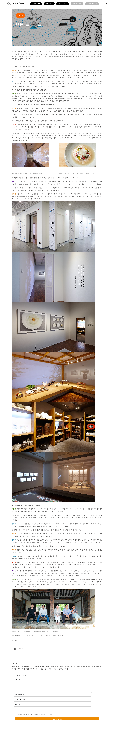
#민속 (56, 666)
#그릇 (32, 666)
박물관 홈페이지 (92, 4)
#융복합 (98, 666)
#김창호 (37, 666)
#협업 (66, 669)
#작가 (18, 669)
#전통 (27, 669)
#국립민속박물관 (24, 666)
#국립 (17, 666)
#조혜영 (32, 669)
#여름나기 (84, 666)
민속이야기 (49, 4)
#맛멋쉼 (48, 666)
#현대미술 (60, 669)
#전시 (23, 669)
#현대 (55, 669)
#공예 (13, 666)
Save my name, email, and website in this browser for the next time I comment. (33, 714)
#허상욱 (50, 669)
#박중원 (67, 666)
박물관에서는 (36, 4)
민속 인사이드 (62, 4)
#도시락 (42, 666)
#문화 (52, 666)
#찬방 (37, 669)
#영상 (89, 666)
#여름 (78, 666)
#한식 (45, 669)
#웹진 (93, 666)
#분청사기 (73, 666)
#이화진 (14, 669)
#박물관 (62, 666)
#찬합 (41, 669)
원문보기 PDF (77, 4)
